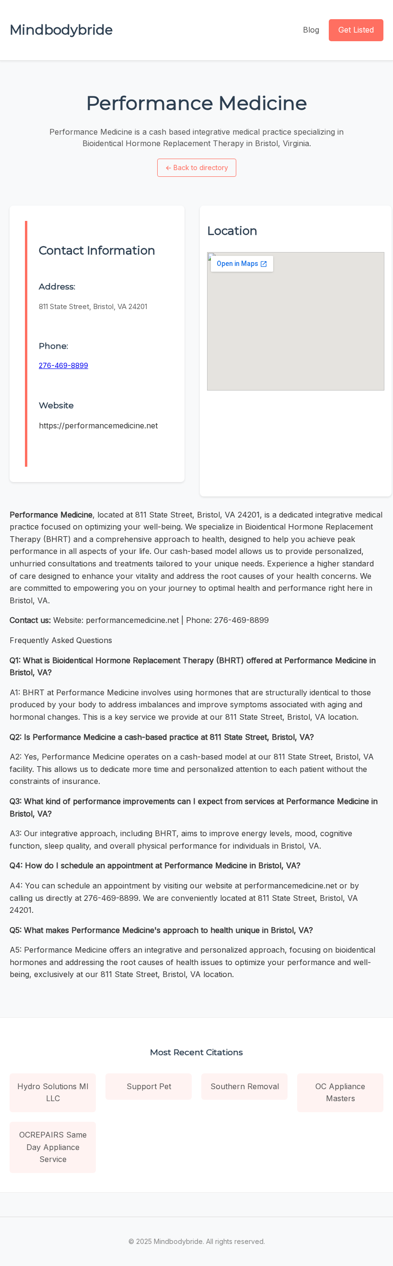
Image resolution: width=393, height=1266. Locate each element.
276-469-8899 (63, 365)
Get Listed (356, 30)
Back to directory (196, 167)
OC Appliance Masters (340, 1093)
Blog (311, 30)
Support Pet (149, 1086)
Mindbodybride (61, 30)
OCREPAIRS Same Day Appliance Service (53, 1147)
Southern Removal (244, 1086)
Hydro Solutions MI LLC (53, 1093)
